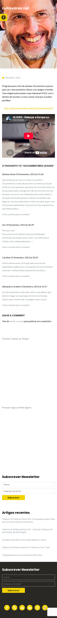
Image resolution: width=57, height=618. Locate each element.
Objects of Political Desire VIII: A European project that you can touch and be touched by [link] (28, 520)
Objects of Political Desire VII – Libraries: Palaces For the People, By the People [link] (27, 530)
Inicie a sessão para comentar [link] (16, 214)
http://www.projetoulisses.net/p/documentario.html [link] (28, 108)
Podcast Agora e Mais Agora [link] (16, 407)
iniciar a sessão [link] (16, 321)
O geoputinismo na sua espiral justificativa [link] (22, 555)
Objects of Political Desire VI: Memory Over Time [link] (26, 547)
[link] (3, 17)
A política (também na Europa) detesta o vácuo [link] (24, 539)
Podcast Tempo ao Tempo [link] (15, 338)
